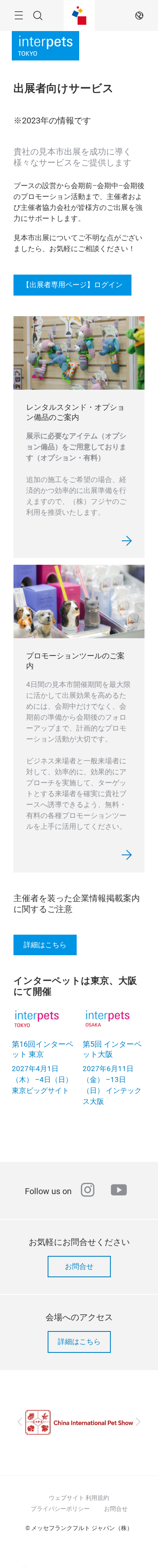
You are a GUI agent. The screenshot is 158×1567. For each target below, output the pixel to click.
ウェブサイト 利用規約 (79, 1497)
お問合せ (79, 1267)
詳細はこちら (45, 945)
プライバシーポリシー (60, 1508)
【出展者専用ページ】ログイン (72, 285)
